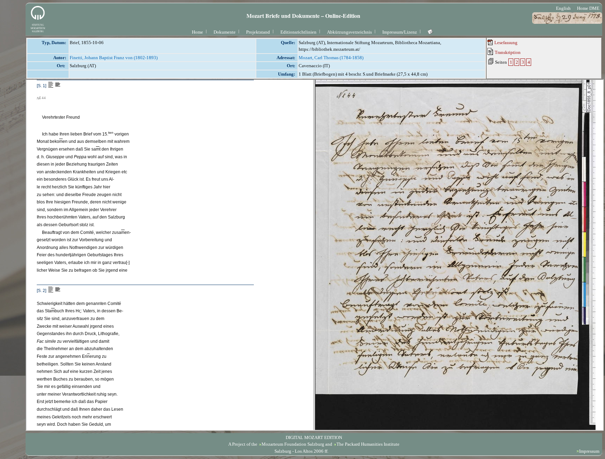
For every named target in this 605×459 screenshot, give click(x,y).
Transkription (507, 52)
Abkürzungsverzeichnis (349, 32)
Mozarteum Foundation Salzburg (293, 444)
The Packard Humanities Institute (367, 444)
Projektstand (258, 32)
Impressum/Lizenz (399, 32)
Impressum (589, 451)
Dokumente (225, 32)
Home (197, 32)
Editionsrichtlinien (298, 32)
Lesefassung (505, 42)
